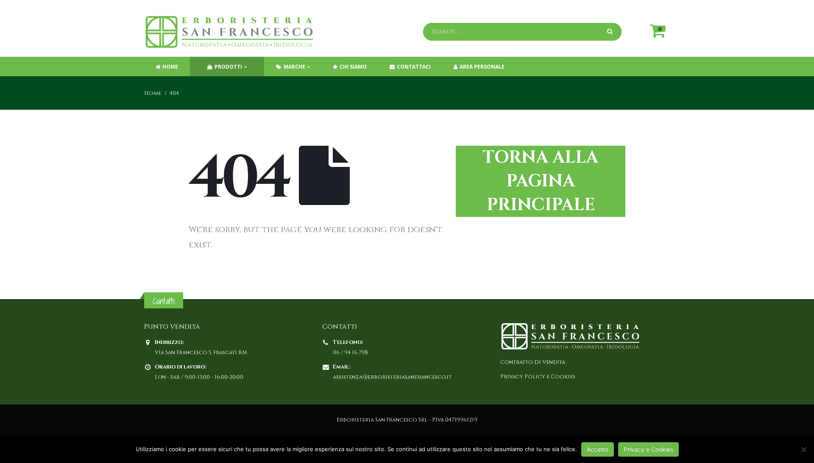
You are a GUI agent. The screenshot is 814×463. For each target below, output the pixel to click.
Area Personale (482, 66)
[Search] (611, 31)
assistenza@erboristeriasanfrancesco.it (392, 377)
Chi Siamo (353, 66)
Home (170, 66)
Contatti (164, 301)
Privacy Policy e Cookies (537, 376)
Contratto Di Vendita (532, 362)
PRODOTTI (228, 66)
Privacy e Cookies (648, 449)
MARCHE (294, 66)
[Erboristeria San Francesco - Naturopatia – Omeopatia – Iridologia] (229, 31)
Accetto (597, 449)
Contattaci (414, 66)
